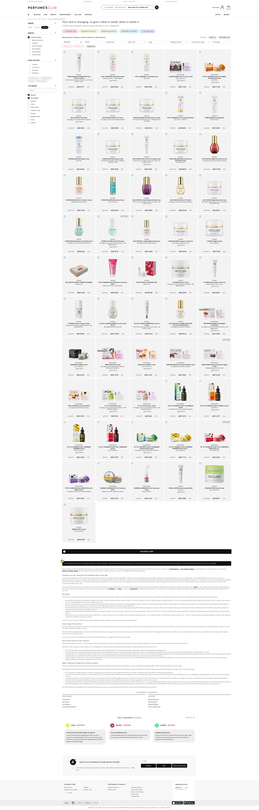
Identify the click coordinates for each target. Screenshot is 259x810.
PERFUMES (88, 15)
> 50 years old (147, 31)
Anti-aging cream (46, 78)
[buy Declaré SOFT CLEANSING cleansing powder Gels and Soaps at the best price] (112, 64)
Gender (30, 23)
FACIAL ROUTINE (33, 60)
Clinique (76, 571)
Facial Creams (66, 699)
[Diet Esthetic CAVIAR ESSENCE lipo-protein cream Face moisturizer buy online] (180, 83)
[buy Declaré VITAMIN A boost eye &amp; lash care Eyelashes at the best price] (214, 270)
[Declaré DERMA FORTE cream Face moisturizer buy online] (79, 536)
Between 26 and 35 (109, 31)
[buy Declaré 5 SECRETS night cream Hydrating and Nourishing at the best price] (214, 229)
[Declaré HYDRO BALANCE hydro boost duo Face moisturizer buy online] (113, 206)
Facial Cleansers (152, 702)
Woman (44, 27)
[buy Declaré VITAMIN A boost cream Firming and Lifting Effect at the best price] (180, 270)
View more (188, 717)
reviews (129, 717)
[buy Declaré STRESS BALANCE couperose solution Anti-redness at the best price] (180, 229)
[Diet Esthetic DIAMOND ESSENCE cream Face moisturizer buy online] (79, 371)
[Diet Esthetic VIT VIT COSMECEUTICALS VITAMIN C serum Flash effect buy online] (214, 412)
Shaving (31, 81)
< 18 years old (70, 31)
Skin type (131, 42)
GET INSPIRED (108, 7)
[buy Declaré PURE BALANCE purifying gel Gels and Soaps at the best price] (214, 105)
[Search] (157, 7)
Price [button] (87, 42)
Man (30, 27)
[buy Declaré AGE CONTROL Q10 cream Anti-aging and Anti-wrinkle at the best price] (78, 105)
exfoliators (112, 589)
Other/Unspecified (179, 766)
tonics (119, 589)
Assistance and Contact (35, 1)
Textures (216, 42)
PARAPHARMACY (65, 15)
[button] (72, 793)
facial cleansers (174, 569)
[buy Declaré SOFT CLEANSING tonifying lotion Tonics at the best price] (146, 64)
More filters (223, 37)
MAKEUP (53, 15)
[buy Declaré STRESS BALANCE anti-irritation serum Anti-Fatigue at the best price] (78, 187)
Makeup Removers (153, 699)
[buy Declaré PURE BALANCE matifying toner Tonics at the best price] (78, 146)
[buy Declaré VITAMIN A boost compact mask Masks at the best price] (78, 311)
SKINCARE (37, 15)
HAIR (45, 15)
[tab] (42, 60)
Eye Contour (65, 702)
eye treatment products (187, 569)
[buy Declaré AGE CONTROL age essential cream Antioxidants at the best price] (214, 187)
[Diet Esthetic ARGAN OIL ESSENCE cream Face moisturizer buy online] (146, 371)
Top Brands (32, 86)
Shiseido (70, 571)
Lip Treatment (66, 704)
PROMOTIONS (121, 7)
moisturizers (133, 589)
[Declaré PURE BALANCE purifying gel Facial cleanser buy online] (214, 124)
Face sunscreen (33, 78)
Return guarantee (171, 1)
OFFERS (217, 15)
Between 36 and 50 (129, 31)
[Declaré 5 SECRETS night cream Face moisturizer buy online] (214, 247)
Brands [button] (72, 42)
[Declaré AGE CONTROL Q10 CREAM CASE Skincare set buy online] (146, 289)
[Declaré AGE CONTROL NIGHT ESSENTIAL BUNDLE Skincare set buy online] (79, 289)
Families (31, 33)
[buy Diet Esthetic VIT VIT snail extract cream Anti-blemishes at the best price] (146, 393)
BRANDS (227, 15)
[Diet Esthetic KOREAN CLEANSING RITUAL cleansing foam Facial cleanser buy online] (146, 494)
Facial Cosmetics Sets (154, 707)
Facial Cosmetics (42, 19)
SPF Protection (198, 42)
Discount (110, 42)
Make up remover (42, 81)
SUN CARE (77, 15)
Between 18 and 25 (88, 31)
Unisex (37, 27)
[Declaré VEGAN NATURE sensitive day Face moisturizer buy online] (214, 494)
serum (195, 587)
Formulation (175, 42)
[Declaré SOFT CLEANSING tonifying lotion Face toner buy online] (146, 83)
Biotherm (65, 571)
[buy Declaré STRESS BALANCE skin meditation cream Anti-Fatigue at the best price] (146, 105)
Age (150, 42)
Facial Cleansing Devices (69, 707)
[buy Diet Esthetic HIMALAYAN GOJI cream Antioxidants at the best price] (112, 352)
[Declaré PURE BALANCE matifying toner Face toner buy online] (79, 165)
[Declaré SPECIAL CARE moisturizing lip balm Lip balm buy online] (180, 494)
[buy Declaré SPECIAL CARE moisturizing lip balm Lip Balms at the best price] (180, 475)
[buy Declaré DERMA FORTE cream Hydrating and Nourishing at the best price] (78, 517)
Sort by (212, 37)
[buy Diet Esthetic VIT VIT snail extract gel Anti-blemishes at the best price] (112, 393)
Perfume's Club (32, 19)
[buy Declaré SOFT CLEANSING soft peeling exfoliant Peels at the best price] (180, 105)
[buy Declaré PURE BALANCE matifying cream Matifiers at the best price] (112, 146)
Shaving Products (153, 704)
